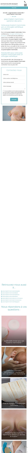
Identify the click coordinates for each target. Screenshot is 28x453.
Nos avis (14, 7)
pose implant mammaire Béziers (10, 293)
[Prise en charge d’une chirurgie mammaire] (14, 393)
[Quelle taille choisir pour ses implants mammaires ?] (14, 331)
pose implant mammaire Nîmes (10, 296)
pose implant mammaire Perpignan (10, 301)
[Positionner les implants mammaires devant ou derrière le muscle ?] (14, 424)
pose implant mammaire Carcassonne (11, 300)
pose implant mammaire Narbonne (10, 294)
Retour (14, 16)
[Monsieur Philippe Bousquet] (9, 5)
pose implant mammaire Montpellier (11, 291)
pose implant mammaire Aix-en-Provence (12, 298)
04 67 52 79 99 (25, 2)
